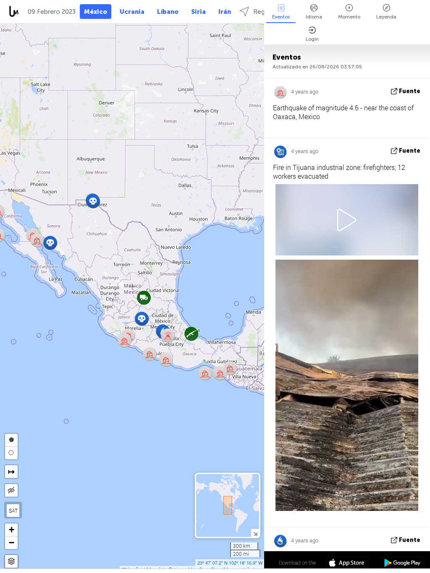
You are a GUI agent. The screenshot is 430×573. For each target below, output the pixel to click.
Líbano (167, 12)
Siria (198, 12)
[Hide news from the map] (11, 490)
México (95, 12)
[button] (166, 360)
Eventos (281, 17)
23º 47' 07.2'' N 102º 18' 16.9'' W (229, 562)
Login (312, 39)
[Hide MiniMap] (255, 533)
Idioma (314, 17)
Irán (224, 12)
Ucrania (132, 12)
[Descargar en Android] (402, 564)
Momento (349, 17)
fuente (409, 91)
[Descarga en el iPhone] (347, 564)
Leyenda (386, 17)
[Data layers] (11, 561)
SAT (13, 510)
